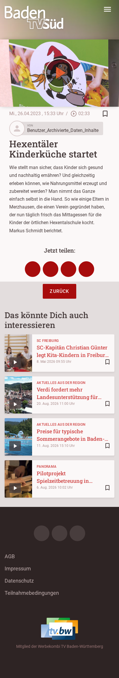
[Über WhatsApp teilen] (68, 269)
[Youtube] (77, 533)
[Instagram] (59, 533)
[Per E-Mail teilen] (86, 269)
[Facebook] (41, 533)
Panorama (46, 466)
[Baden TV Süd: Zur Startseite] (34, 17)
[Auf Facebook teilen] (32, 269)
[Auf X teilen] (50, 269)
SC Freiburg (48, 340)
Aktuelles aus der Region (61, 383)
